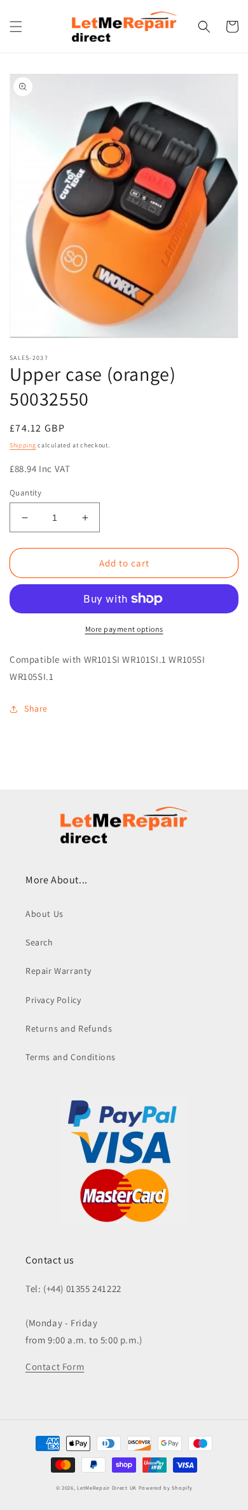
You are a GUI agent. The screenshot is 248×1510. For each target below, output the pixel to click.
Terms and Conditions (70, 1057)
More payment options (124, 629)
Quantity (25, 492)
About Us (44, 913)
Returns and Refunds (68, 1028)
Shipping (23, 445)
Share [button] (36, 708)
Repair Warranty (58, 970)
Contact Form (54, 1366)
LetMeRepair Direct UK (107, 1487)
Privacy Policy (53, 1000)
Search (39, 942)
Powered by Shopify (166, 1487)
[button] (16, 27)
